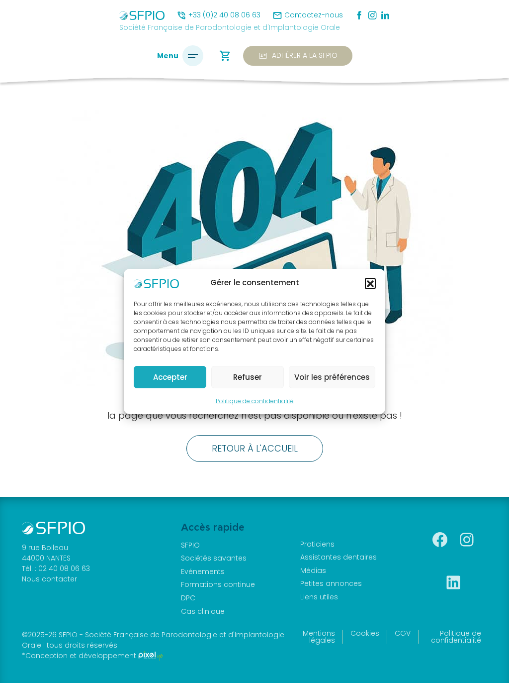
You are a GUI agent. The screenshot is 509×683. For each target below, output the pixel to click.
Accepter (170, 377)
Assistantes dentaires (338, 557)
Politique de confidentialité (255, 401)
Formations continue (218, 584)
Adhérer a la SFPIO (298, 56)
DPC (188, 598)
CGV (403, 633)
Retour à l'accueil (255, 448)
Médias (313, 570)
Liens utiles (319, 597)
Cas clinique (203, 611)
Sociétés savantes (214, 558)
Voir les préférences (332, 377)
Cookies (364, 633)
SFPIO (190, 545)
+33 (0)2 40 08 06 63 (224, 15)
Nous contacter (49, 579)
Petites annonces (331, 583)
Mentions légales (319, 637)
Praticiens (317, 544)
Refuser (247, 377)
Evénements (203, 571)
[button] (370, 283)
